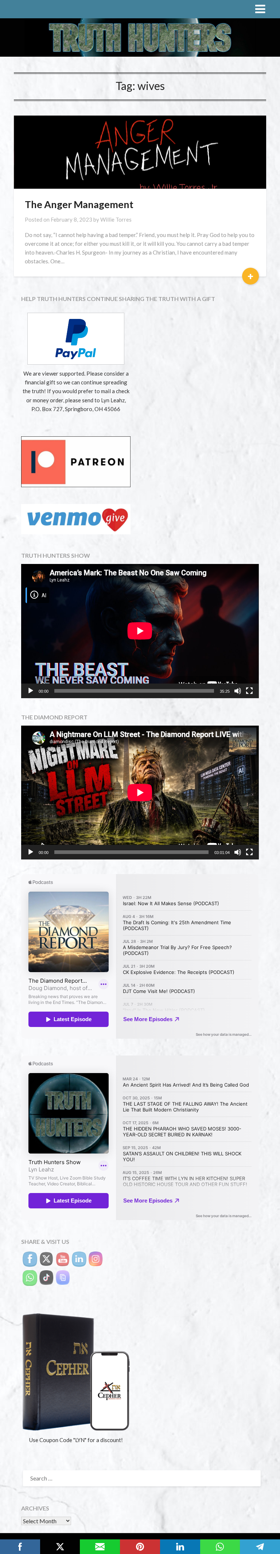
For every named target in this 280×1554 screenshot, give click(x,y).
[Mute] (237, 691)
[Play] (30, 691)
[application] (139, 631)
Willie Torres (116, 219)
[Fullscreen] (249, 691)
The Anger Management (79, 204)
